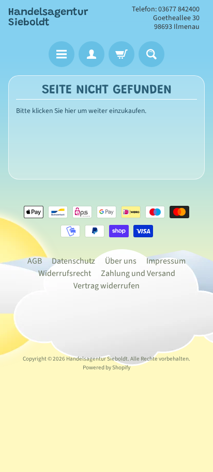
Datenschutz (73, 261)
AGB (34, 261)
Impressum (166, 261)
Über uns (120, 261)
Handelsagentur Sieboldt (48, 17)
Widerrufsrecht (64, 273)
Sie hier (65, 111)
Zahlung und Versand (138, 273)
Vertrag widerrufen (106, 285)
